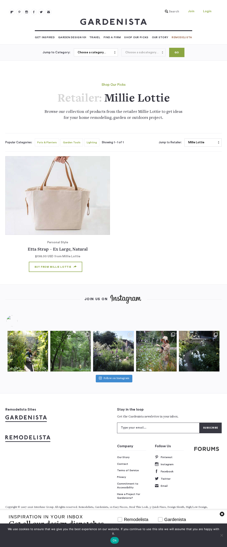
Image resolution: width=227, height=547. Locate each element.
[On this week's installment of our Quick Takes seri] (156, 351)
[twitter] (41, 12)
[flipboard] (12, 12)
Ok (115, 540)
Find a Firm (112, 37)
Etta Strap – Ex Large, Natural (58, 249)
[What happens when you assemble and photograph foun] (70, 351)
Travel (94, 37)
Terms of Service (128, 470)
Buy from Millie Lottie (53, 267)
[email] (48, 12)
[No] (221, 535)
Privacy (121, 477)
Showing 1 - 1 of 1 (113, 142)
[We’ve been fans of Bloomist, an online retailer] (28, 351)
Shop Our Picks (136, 37)
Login (207, 11)
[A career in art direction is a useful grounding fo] (199, 351)
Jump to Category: (56, 52)
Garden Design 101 (72, 37)
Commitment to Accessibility (127, 485)
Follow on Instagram (116, 378)
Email (164, 486)
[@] (18, 320)
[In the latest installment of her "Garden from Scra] (113, 351)
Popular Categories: (18, 142)
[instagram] (26, 12)
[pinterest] (19, 12)
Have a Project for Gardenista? (128, 496)
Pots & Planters (47, 142)
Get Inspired (45, 37)
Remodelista (182, 37)
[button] (171, 11)
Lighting (92, 142)
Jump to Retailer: (170, 142)
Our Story (160, 37)
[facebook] (34, 12)
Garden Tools (71, 142)
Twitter (165, 478)
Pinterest (166, 457)
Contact (122, 464)
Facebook (167, 471)
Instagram (167, 464)
